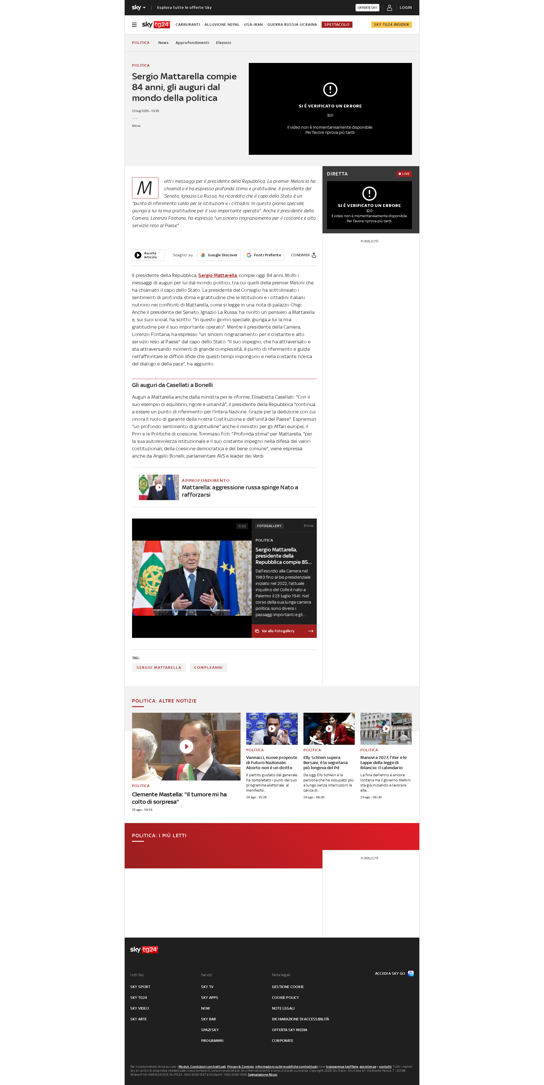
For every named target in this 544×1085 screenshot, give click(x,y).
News (163, 43)
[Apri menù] (134, 24)
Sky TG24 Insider (391, 24)
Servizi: (207, 975)
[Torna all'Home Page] (156, 24)
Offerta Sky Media (289, 1030)
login (406, 7)
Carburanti (188, 24)
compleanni (208, 667)
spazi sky (210, 1030)
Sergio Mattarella (217, 275)
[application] (148, 255)
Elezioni (223, 43)
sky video (139, 1008)
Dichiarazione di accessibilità (300, 1019)
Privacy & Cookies (240, 1067)
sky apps (209, 997)
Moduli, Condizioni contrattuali (202, 1067)
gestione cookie (288, 987)
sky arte (138, 1019)
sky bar (208, 1019)
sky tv (207, 987)
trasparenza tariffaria (342, 1067)
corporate (282, 1041)
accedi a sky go (390, 973)
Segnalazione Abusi (263, 1074)
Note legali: (281, 975)
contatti (385, 1067)
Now (205, 1008)
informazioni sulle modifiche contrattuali (286, 1067)
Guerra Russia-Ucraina (292, 24)
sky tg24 (138, 997)
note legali (283, 1008)
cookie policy (285, 997)
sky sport (140, 987)
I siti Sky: (137, 975)
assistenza (368, 1067)
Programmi (212, 1041)
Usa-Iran (253, 24)
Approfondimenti (192, 43)
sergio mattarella (159, 667)
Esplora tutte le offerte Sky (184, 7)
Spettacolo (337, 24)
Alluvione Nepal (222, 24)
